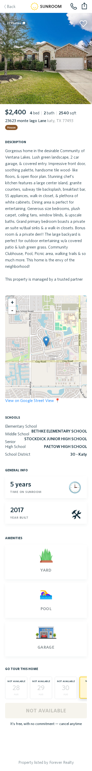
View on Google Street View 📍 (32, 400)
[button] (46, 341)
